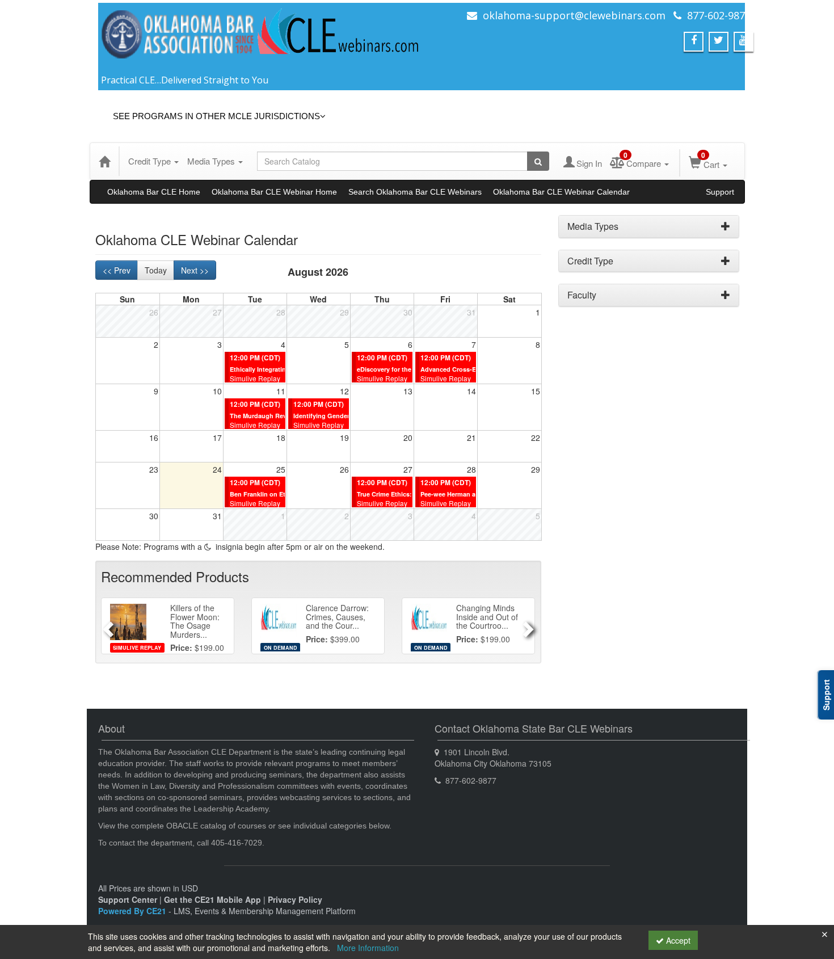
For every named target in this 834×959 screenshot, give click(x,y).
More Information (368, 947)
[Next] (529, 626)
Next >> (195, 270)
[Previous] (106, 626)
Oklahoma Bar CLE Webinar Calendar (561, 191)
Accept (677, 940)
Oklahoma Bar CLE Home (153, 191)
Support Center (127, 899)
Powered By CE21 (133, 910)
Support (720, 191)
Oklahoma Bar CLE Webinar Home (274, 191)
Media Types (212, 161)
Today (156, 270)
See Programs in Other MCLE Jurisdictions (216, 116)
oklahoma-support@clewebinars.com (574, 15)
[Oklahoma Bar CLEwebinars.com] (260, 40)
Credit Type (150, 161)
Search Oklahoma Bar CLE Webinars (415, 191)
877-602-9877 (719, 15)
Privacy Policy (295, 899)
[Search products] (538, 161)
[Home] (104, 161)
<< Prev (116, 270)
